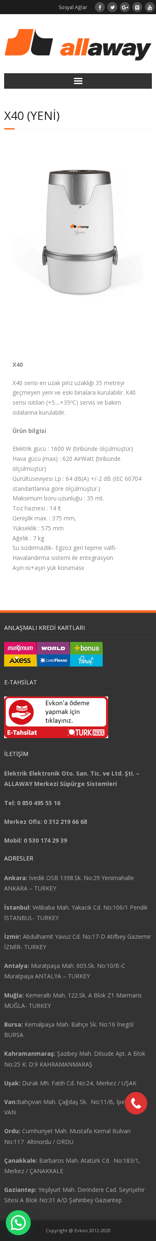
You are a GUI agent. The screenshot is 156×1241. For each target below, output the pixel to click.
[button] (18, 1222)
